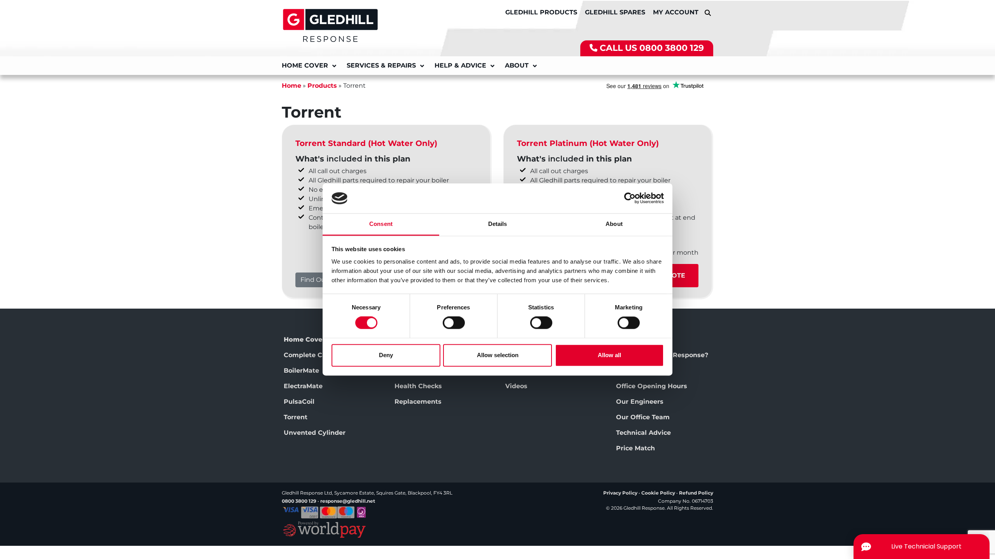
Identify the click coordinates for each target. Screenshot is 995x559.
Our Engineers (639, 401)
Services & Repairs (381, 65)
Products (322, 85)
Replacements (418, 401)
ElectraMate (303, 386)
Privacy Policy (620, 493)
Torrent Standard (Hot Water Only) (366, 143)
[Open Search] (707, 12)
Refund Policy (696, 493)
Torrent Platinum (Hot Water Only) (588, 143)
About (517, 65)
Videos (516, 386)
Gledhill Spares (615, 12)
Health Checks (418, 386)
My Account (675, 12)
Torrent (295, 417)
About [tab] (614, 223)
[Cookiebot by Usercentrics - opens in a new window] (630, 198)
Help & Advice (460, 65)
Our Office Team (643, 417)
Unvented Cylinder (315, 432)
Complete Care (308, 355)
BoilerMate (301, 370)
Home (291, 85)
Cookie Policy (658, 493)
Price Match (635, 448)
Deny (386, 355)
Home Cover (305, 65)
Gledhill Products (541, 12)
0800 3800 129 (671, 48)
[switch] (454, 323)
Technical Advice (643, 432)
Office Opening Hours (651, 386)
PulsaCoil (299, 401)
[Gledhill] (330, 25)
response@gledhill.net (347, 501)
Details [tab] (497, 223)
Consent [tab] (381, 223)
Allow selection (497, 355)
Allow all (609, 355)
